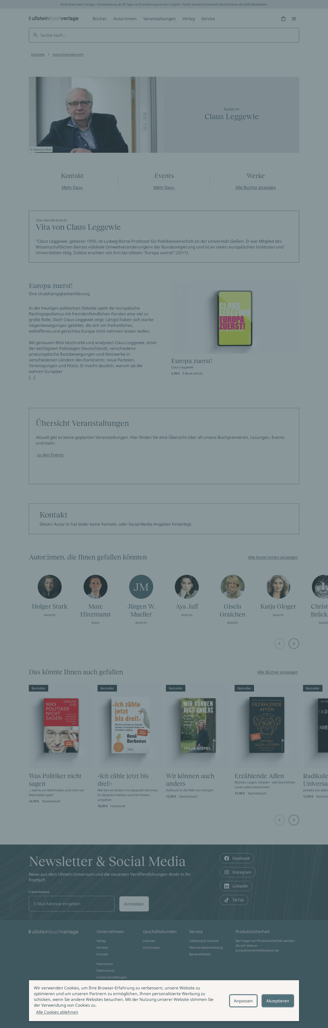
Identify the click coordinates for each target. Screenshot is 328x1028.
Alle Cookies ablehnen (57, 1012)
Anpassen (243, 1001)
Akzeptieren (277, 1001)
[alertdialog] (164, 1000)
